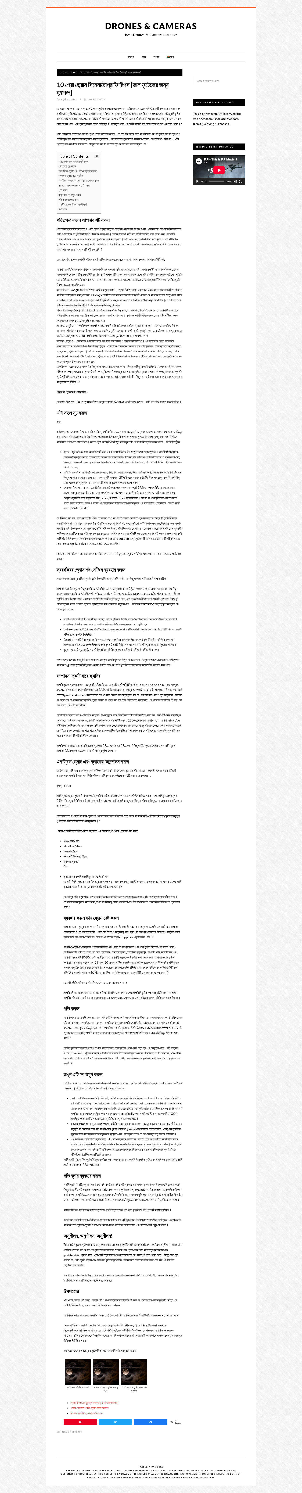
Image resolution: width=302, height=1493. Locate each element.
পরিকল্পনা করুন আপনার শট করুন (73, 161)
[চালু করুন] (197, 181)
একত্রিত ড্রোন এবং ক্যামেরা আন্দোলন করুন (79, 180)
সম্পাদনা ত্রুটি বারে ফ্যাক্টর (71, 176)
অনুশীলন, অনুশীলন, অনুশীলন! (73, 204)
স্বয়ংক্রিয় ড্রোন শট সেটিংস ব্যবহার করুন (78, 171)
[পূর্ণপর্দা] (241, 181)
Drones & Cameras (151, 26)
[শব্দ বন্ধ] (235, 181)
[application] (219, 170)
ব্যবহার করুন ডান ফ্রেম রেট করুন (74, 185)
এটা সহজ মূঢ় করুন (67, 166)
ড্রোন (79, 1431)
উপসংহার (63, 209)
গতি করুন (63, 190)
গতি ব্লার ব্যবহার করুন (69, 200)
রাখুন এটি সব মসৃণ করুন (70, 195)
